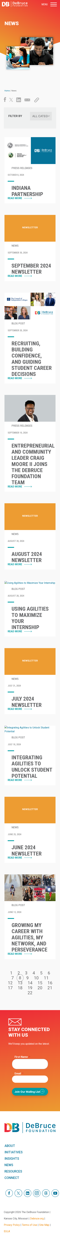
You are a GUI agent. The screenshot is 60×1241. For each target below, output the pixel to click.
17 (10, 987)
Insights (11, 1159)
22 (30, 992)
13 (20, 982)
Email (19, 1073)
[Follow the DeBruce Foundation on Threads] (46, 1196)
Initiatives (13, 1152)
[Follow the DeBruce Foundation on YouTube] (55, 1196)
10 (36, 978)
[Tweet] (11, 100)
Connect (11, 1178)
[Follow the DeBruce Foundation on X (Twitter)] (18, 1196)
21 (50, 987)
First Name (22, 1056)
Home (7, 91)
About (9, 1146)
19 (30, 987)
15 (40, 982)
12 (10, 982)
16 (50, 982)
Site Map (44, 1224)
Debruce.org (37, 1218)
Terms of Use (29, 1224)
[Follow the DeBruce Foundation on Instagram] (36, 1196)
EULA (7, 1231)
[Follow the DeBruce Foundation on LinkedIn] (27, 1196)
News (8, 1165)
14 (30, 982)
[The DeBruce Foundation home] (14, 4)
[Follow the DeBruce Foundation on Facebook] (9, 1196)
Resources (13, 1171)
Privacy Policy (12, 1224)
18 (20, 987)
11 (46, 978)
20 (40, 987)
